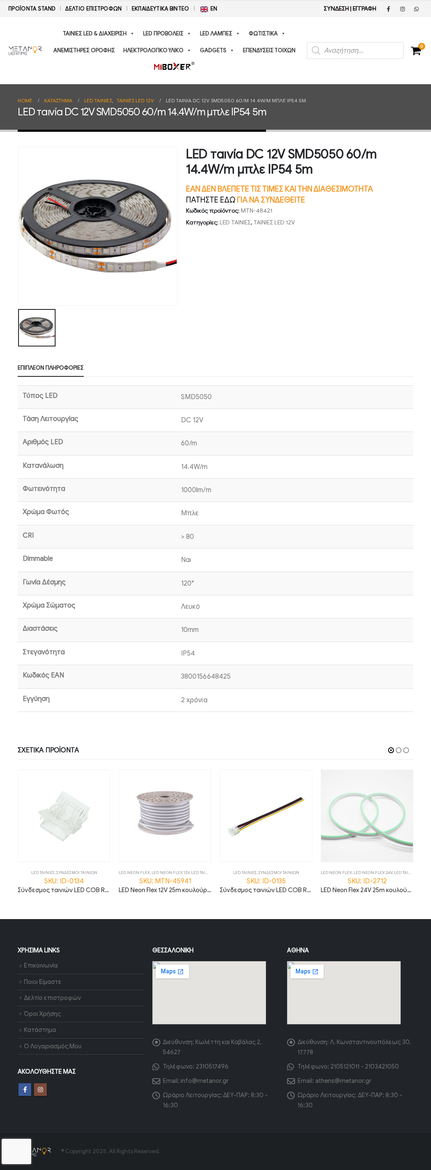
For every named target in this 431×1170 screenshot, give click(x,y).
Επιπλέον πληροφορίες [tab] (51, 367)
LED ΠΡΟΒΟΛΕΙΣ (163, 33)
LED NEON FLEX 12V (170, 872)
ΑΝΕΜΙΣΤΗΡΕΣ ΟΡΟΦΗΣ (84, 50)
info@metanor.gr (205, 1081)
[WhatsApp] (416, 9)
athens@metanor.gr (343, 1081)
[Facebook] (388, 9)
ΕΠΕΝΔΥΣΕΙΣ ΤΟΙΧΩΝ (269, 50)
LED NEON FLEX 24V (373, 872)
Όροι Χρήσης (42, 1014)
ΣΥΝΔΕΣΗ (336, 8)
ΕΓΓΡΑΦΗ (364, 8)
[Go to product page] (64, 816)
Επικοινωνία (41, 965)
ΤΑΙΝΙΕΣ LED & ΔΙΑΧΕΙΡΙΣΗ (95, 33)
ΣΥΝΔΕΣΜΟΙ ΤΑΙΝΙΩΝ (76, 872)
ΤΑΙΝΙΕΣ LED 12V (274, 222)
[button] (391, 750)
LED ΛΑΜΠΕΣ (216, 33)
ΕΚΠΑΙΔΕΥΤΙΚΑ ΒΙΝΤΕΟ (160, 8)
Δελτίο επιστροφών (93, 8)
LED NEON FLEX (134, 872)
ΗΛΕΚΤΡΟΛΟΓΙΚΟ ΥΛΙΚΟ (153, 50)
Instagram (40, 1089)
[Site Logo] (25, 50)
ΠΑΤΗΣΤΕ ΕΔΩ (210, 200)
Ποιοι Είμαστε (42, 982)
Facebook (25, 1089)
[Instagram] (402, 9)
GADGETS (213, 50)
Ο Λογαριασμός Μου (53, 1046)
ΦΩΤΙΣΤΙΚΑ (263, 33)
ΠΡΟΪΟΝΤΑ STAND (32, 8)
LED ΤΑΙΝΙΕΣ (235, 222)
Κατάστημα (40, 1030)
